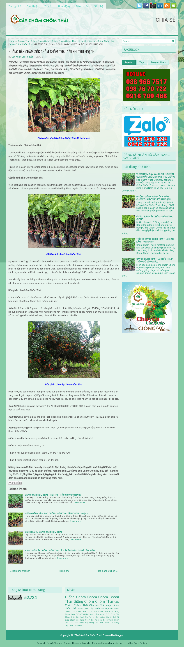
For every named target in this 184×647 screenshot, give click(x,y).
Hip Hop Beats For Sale (136, 643)
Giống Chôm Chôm (40, 41)
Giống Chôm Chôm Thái (64, 41)
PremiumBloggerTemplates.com (108, 643)
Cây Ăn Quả (111, 617)
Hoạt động (64, 6)
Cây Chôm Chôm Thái (90, 635)
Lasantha (86, 643)
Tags (141, 62)
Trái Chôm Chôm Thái (103, 622)
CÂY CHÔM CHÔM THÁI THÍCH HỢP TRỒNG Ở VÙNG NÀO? (53, 495)
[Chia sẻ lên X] (17, 483)
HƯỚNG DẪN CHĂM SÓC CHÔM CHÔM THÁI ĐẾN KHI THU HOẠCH (51, 51)
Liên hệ (98, 6)
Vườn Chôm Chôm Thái (21, 44)
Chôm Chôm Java (78, 611)
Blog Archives (158, 62)
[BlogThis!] (13, 483)
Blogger (119, 635)
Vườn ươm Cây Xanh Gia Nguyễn (95, 608)
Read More (80, 502)
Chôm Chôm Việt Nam (80, 614)
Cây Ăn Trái (23, 41)
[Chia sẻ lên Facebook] (20, 483)
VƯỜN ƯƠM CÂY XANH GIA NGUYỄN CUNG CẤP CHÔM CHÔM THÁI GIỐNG (155, 175)
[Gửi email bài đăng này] (10, 483)
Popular (129, 62)
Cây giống (100, 617)
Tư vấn (48, 6)
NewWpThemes (54, 643)
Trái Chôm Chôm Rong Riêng (82, 622)
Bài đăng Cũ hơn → (108, 571)
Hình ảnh (82, 6)
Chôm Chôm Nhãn (95, 611)
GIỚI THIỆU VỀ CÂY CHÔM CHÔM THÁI (43, 532)
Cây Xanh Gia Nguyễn (22, 56)
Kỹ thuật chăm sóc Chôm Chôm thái (96, 41)
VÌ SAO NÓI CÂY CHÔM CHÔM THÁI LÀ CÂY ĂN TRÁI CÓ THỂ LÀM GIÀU (60, 550)
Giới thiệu (33, 6)
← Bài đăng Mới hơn (20, 571)
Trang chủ (14, 6)
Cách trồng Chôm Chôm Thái (102, 614)
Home (13, 41)
